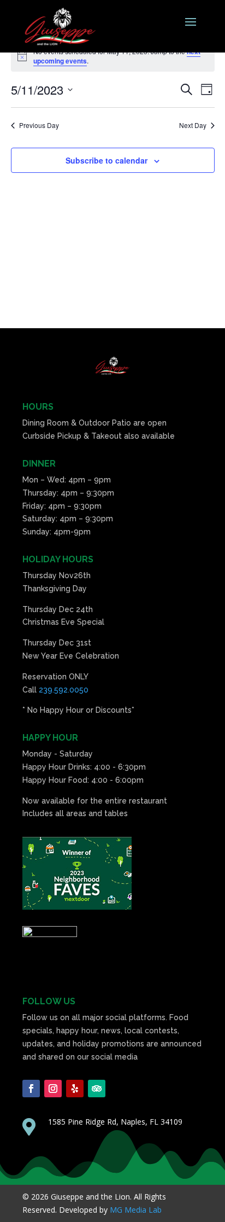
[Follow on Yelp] (75, 1088)
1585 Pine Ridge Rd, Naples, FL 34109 (115, 1121)
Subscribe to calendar (106, 160)
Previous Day (39, 125)
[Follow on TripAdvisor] (96, 1088)
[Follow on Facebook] (31, 1088)
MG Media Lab (136, 1209)
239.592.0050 (63, 689)
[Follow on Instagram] (53, 1088)
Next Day (192, 125)
